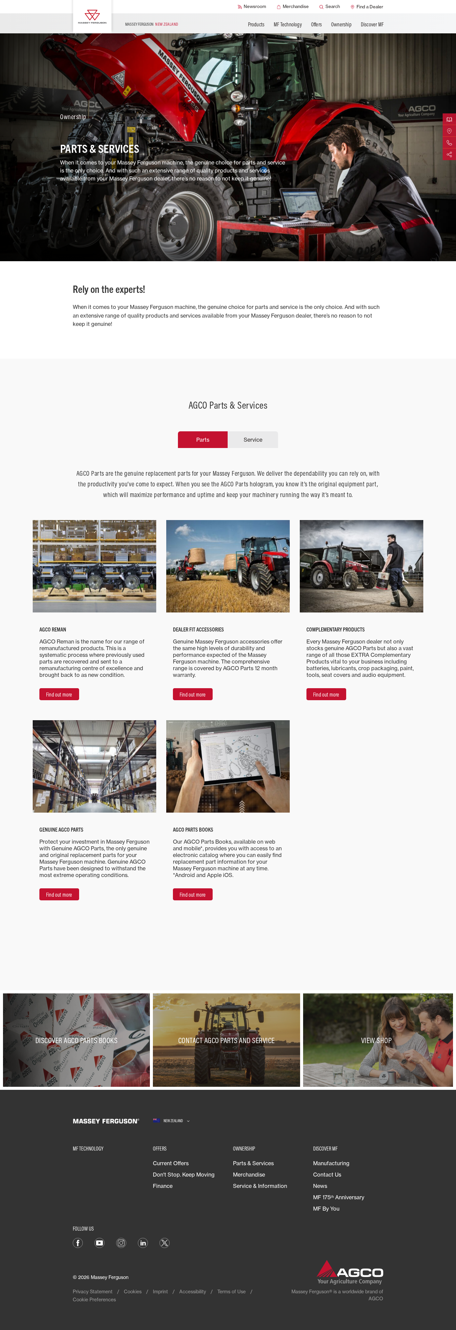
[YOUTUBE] (99, 1242)
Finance (163, 1186)
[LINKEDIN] (143, 1242)
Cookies (133, 1291)
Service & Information (260, 1186)
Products (256, 24)
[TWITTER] (165, 1242)
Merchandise (249, 1174)
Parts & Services (253, 1163)
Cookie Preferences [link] (94, 1299)
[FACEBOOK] (78, 1242)
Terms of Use (231, 1291)
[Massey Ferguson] (92, 16)
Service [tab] (253, 439)
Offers (316, 24)
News (320, 1186)
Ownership (341, 24)
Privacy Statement (92, 1291)
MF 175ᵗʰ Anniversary (338, 1197)
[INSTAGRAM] (121, 1242)
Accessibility (192, 1291)
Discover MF (372, 24)
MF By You (326, 1208)
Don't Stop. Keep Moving (184, 1174)
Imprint (160, 1291)
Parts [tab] (202, 439)
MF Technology (288, 24)
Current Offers (171, 1163)
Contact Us (327, 1174)
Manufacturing (331, 1163)
